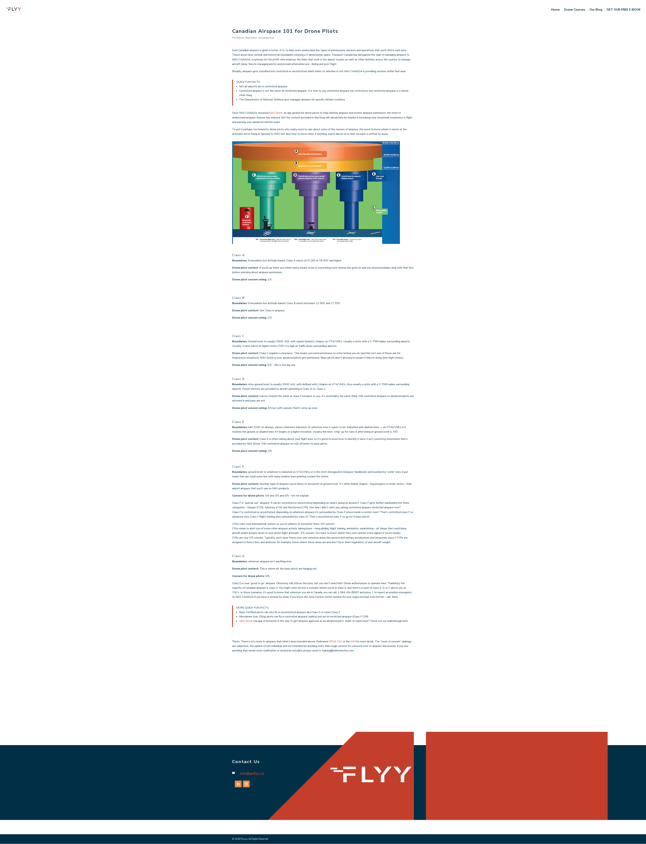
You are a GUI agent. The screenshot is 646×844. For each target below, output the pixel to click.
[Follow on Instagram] (246, 784)
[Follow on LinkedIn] (238, 784)
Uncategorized (266, 37)
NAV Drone (276, 113)
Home (555, 10)
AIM (352, 641)
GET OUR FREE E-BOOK (624, 10)
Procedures (238, 37)
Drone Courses (574, 10)
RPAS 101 (335, 641)
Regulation (251, 37)
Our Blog (595, 10)
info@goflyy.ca (252, 773)
